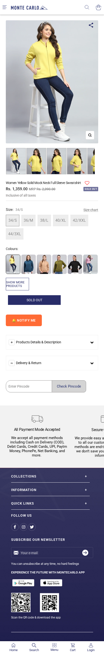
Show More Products (15, 284)
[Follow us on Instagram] (24, 527)
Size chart (90, 210)
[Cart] (99, 7)
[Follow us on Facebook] (15, 527)
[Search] (90, 7)
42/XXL (79, 220)
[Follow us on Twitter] (32, 527)
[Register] (85, 553)
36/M (28, 220)
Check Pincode (69, 386)
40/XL (60, 220)
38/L (44, 220)
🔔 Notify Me (24, 320)
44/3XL (14, 234)
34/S (12, 220)
